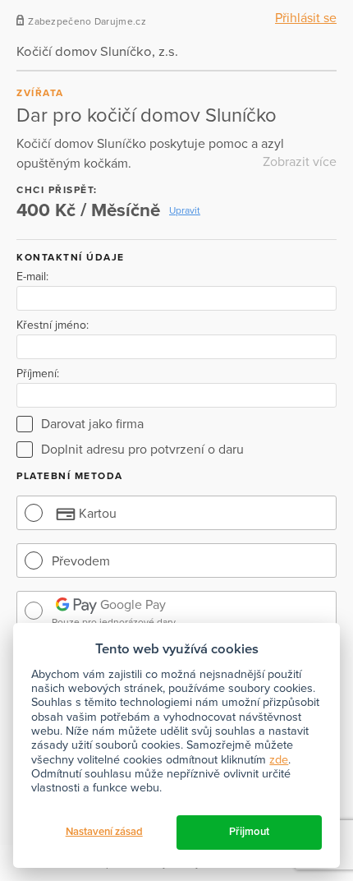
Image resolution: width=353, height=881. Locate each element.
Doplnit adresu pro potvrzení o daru (142, 449)
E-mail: (32, 277)
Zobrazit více (300, 162)
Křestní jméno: (52, 325)
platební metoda (69, 476)
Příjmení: (37, 374)
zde (278, 760)
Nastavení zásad (104, 831)
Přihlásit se (306, 18)
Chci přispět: (57, 190)
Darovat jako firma (92, 424)
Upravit (184, 210)
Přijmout (249, 831)
